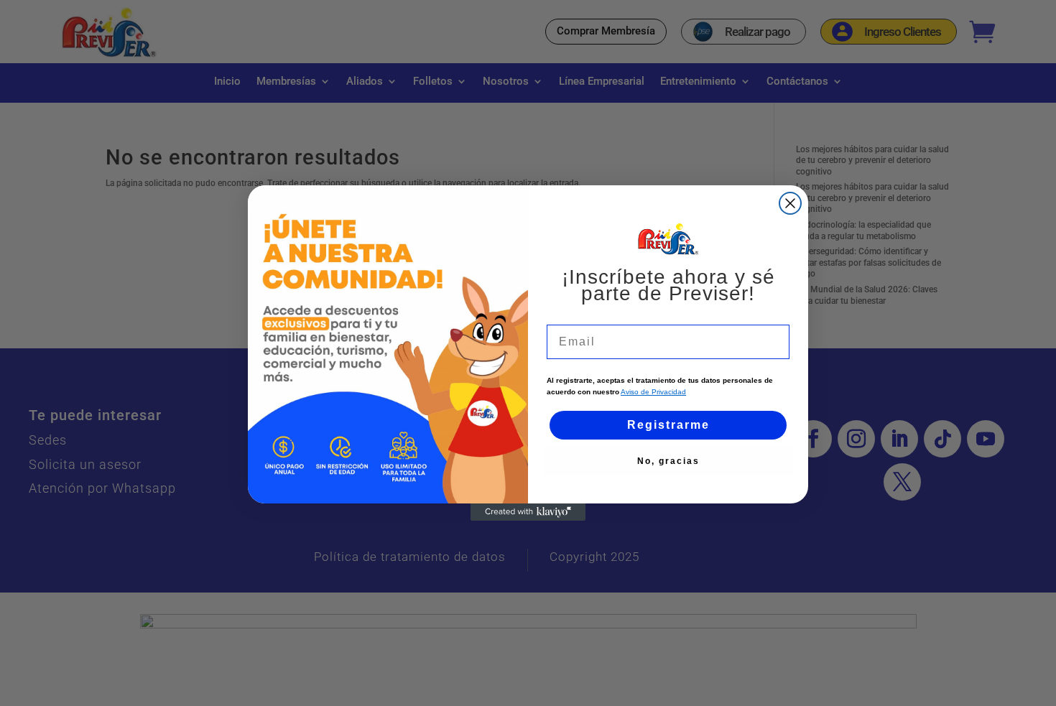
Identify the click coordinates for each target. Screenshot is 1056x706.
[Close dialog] (790, 203)
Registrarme (668, 425)
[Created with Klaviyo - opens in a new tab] (528, 512)
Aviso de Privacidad (653, 392)
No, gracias (668, 461)
